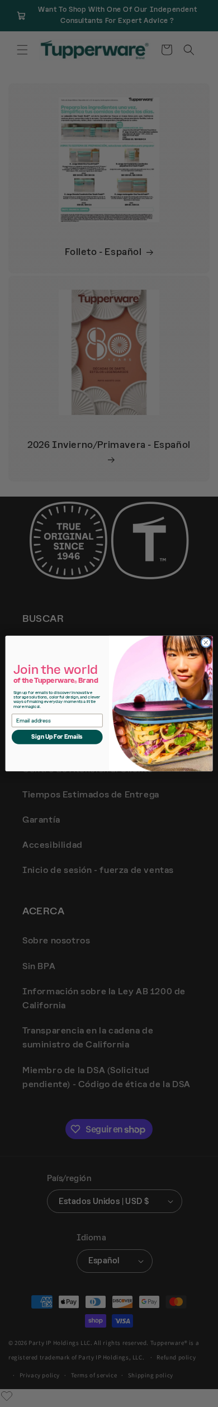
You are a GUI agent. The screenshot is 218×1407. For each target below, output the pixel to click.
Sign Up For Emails (57, 737)
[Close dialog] (206, 643)
